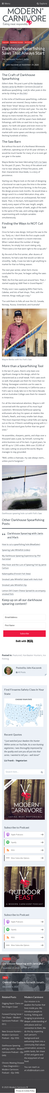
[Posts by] (4, 64)
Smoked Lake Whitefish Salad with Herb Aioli (22, 579)
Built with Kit (24, 641)
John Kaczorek (12, 64)
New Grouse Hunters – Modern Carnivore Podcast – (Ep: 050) (12, 1034)
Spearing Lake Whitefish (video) (16, 550)
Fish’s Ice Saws (40, 162)
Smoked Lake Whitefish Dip (14, 585)
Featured (5, 42)
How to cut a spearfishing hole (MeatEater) (21, 544)
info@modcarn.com (35, 1070)
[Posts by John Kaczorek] (8, 671)
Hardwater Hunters (16, 42)
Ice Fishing (28, 42)
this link (23, 93)
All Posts (21, 672)
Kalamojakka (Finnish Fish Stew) (16, 573)
